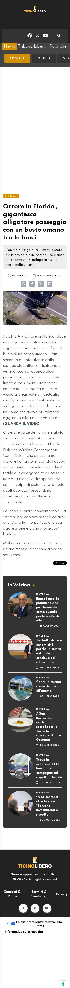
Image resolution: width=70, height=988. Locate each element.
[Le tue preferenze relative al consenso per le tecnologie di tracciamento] (63, 984)
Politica (44, 58)
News (9, 46)
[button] (23, 908)
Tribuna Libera (32, 46)
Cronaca (17, 58)
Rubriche (58, 46)
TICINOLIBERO (20, 276)
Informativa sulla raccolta (24, 931)
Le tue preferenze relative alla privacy (39, 923)
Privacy (62, 894)
